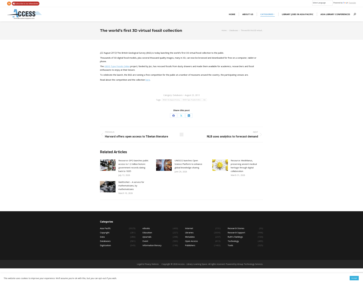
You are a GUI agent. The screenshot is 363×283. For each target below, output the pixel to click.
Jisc (204, 100)
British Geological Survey (171, 100)
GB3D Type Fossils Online (117, 66)
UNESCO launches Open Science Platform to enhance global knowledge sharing (188, 164)
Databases (178, 95)
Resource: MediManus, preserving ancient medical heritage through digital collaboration (244, 165)
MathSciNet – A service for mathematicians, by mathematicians (131, 186)
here (147, 79)
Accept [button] (354, 278)
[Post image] (108, 165)
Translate (352, 3)
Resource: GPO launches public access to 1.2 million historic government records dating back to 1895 (133, 165)
